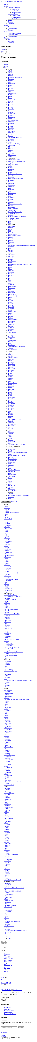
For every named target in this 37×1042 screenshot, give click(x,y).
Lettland (10, 104)
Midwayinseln (12, 460)
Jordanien (11, 284)
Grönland (11, 183)
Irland (10, 94)
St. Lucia (10, 215)
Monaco (10, 115)
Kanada (10, 194)
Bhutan (10, 262)
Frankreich (11, 90)
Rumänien (11, 128)
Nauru (10, 463)
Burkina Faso (12, 365)
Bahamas (10, 167)
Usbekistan (11, 345)
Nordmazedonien (13, 120)
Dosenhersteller (8, 1012)
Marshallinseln (12, 459)
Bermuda (10, 172)
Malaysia (10, 303)
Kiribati (10, 457)
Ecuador (10, 232)
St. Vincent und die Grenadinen (17, 216)
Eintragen (20, 1027)
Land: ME (14, 501)
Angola (10, 356)
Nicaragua (11, 202)
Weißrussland (12, 155)
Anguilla (10, 163)
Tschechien (11, 145)
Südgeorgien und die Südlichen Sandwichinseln (21, 245)
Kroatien (10, 102)
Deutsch (3, 51)
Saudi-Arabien (12, 324)
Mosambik (11, 408)
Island (10, 96)
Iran (9, 278)
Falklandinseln (12, 234)
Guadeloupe (11, 185)
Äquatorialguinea (13, 357)
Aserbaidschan (12, 258)
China (10, 269)
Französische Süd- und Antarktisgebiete (19, 495)
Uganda (10, 440)
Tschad (10, 436)
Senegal (10, 421)
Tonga (10, 481)
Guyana (10, 237)
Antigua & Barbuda (13, 164)
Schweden (11, 132)
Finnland (10, 88)
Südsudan (11, 432)
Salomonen (11, 476)
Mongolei (11, 307)
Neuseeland (11, 467)
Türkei (10, 338)
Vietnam (10, 348)
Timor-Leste (11, 337)
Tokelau (10, 479)
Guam (10, 454)
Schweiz (10, 134)
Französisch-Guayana (14, 235)
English (3, 49)
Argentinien (11, 226)
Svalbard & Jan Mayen (14, 144)
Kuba (9, 196)
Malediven (11, 305)
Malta (9, 110)
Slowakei (11, 139)
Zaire (9, 443)
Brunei (10, 265)
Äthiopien (11, 359)
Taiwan (10, 334)
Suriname (11, 246)
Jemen (10, 283)
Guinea (10, 381)
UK (9, 147)
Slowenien (11, 140)
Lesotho (10, 392)
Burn (5, 955)
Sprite (6, 963)
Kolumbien (11, 239)
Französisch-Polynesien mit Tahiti (17, 452)
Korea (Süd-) (12, 294)
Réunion (10, 414)
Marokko (10, 402)
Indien (10, 273)
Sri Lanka (11, 327)
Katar (9, 289)
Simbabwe (11, 425)
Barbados (11, 169)
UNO (9, 151)
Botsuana (11, 362)
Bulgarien (11, 79)
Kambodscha (12, 286)
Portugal (10, 126)
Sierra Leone (12, 424)
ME (5, 68)
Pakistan (10, 316)
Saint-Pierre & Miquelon (15, 212)
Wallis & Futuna (13, 490)
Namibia (10, 410)
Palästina (10, 318)
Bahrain (10, 259)
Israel (9, 280)
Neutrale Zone (12, 311)
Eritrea (10, 373)
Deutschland (11, 83)
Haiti (9, 188)
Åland (10, 71)
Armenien (11, 256)
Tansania (10, 433)
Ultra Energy (8, 965)
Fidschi (10, 451)
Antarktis (10, 493)
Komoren (11, 389)
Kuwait (10, 297)
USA (9, 223)
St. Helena (11, 329)
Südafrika (11, 429)
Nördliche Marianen (14, 470)
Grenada (10, 182)
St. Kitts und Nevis (13, 213)
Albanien (10, 72)
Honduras (11, 189)
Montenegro (11, 117)
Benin (10, 360)
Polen (9, 125)
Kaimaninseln (12, 193)
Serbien (10, 136)
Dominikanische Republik (15, 178)
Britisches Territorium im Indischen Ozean (20, 264)
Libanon (10, 300)
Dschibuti (11, 370)
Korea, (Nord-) (12, 296)
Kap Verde (11, 386)
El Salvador (11, 180)
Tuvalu (10, 482)
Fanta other (7, 961)
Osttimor (10, 315)
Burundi (10, 367)
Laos (9, 299)
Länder (6, 66)
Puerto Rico (11, 207)
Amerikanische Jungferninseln (16, 161)
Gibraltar (10, 91)
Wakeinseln (11, 489)
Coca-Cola (7, 957)
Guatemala (11, 186)
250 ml (6, 969)
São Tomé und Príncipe (15, 419)
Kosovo (10, 101)
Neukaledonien (12, 465)
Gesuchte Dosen (9, 1010)
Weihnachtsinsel (12, 349)
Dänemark (11, 80)
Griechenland (12, 93)
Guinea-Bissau (12, 383)
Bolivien (10, 227)
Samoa (10, 478)
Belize (10, 170)
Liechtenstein (12, 106)
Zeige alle (3, 943)
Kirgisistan (11, 291)
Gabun (10, 376)
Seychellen (11, 422)
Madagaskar (11, 397)
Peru (9, 243)
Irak (9, 277)
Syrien (10, 330)
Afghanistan (11, 254)
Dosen (6, 64)
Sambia (10, 417)
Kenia (10, 387)
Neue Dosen (7, 1009)
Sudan (10, 430)
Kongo (10, 391)
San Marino (11, 131)
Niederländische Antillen (15, 204)
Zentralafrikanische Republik (16, 444)
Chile (9, 231)
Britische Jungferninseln (15, 174)
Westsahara (11, 441)
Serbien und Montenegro (15, 137)
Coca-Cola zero (8, 958)
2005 (9, 938)
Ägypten (10, 353)
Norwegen (11, 121)
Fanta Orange (8, 960)
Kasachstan (11, 288)
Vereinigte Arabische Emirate (16, 346)
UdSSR (10, 341)
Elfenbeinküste (12, 372)
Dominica (11, 177)
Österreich (11, 123)
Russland (10, 129)
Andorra (10, 74)
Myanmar (11, 308)
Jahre (5, 937)
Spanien (10, 142)
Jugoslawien (11, 99)
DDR (9, 82)
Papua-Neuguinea (13, 319)
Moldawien (11, 113)
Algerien (10, 354)
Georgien (11, 270)
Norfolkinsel (11, 471)
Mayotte (10, 112)
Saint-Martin (11, 210)
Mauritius (11, 405)
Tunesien (10, 438)
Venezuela (11, 251)
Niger (9, 411)
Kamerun (11, 384)
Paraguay (11, 242)
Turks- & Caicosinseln (14, 220)
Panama (10, 205)
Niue (9, 468)
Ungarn (10, 150)
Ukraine (10, 148)
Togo (9, 435)
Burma (10, 267)
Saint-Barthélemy (13, 208)
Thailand (10, 335)
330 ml (6, 971)
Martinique (11, 197)
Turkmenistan (12, 340)
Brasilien (10, 229)
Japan (9, 281)
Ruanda (10, 416)
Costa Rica (11, 175)
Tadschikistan (12, 332)
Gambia (10, 378)
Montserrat (11, 201)
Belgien (10, 75)
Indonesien (11, 275)
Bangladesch (12, 261)
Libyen (10, 395)
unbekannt (11, 497)
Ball (10, 983)
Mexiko (10, 199)
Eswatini (10, 375)
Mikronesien (11, 462)
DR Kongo (11, 368)
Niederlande (11, 118)
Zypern (10, 156)
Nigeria (10, 413)
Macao (10, 302)
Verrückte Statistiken (10, 1014)
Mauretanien (11, 403)
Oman (10, 313)
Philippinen (11, 321)
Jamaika (10, 191)
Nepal (10, 310)
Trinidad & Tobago (13, 218)
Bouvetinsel (11, 364)
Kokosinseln (11, 292)
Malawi (10, 398)
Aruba (10, 166)
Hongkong (11, 272)
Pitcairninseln (12, 474)
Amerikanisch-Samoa (14, 159)
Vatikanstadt (11, 153)
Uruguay (10, 250)
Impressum (7, 1007)
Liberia (10, 394)
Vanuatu (10, 487)
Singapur (10, 326)
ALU (6, 983)
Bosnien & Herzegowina (15, 77)
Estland (10, 85)
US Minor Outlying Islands (16, 486)
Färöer (10, 87)
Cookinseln (11, 449)
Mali (9, 400)
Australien (11, 448)
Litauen (10, 107)
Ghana (10, 379)
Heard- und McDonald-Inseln (16, 455)
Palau (9, 473)
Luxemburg (11, 109)
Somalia (10, 427)
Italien (10, 98)
